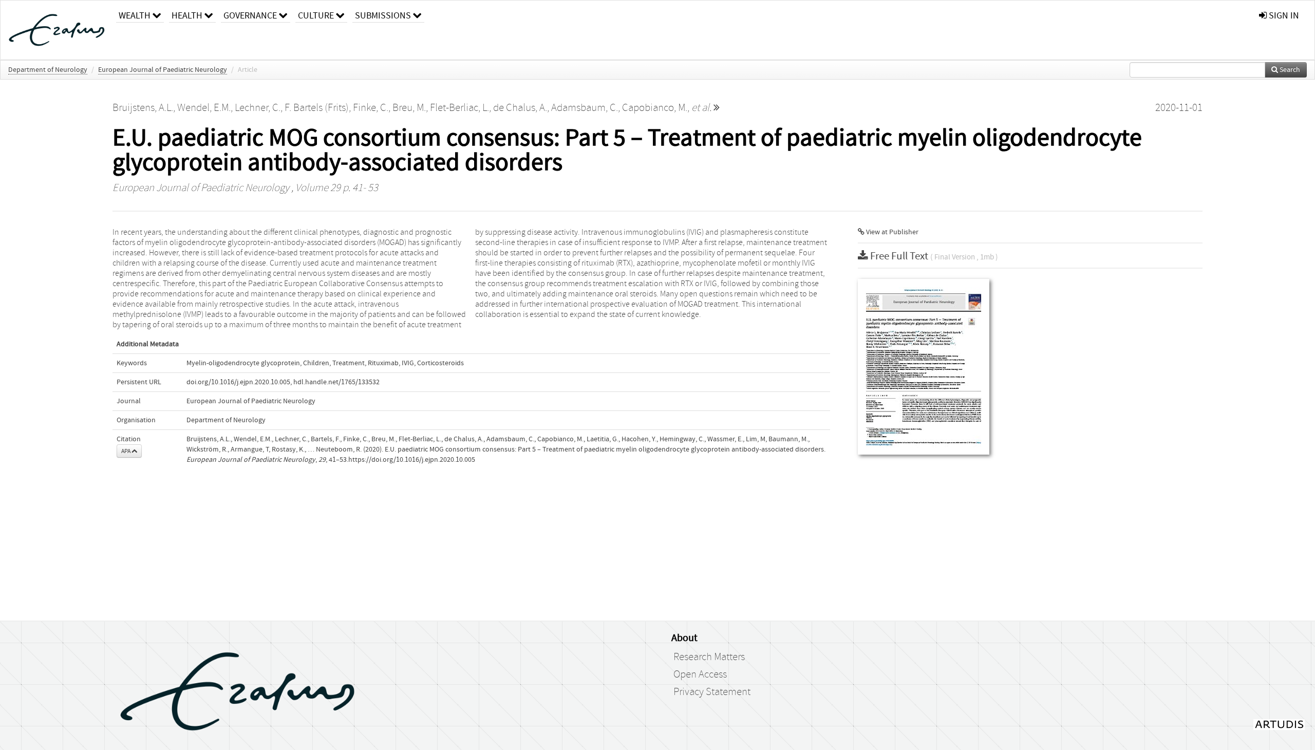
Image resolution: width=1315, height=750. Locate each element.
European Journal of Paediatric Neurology (162, 70)
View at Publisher (891, 232)
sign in (1283, 15)
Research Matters (709, 657)
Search (1289, 70)
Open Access (700, 674)
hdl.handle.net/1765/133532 (336, 382)
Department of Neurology (47, 70)
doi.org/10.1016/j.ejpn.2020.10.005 (238, 382)
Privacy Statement (711, 692)
